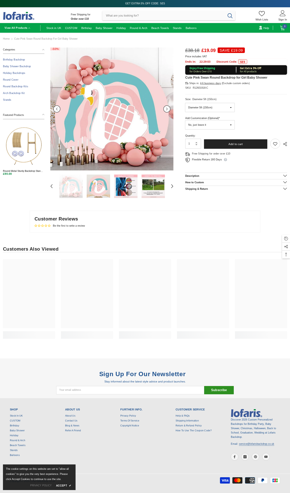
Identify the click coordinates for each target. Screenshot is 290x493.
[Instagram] (245, 456)
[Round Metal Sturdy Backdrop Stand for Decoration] (23, 146)
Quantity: (190, 135)
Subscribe (219, 390)
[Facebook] (234, 456)
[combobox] (163, 15)
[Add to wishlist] (275, 144)
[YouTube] (266, 456)
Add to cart (235, 144)
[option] (111, 108)
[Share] (283, 144)
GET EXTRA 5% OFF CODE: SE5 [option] (145, 3)
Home (6, 38)
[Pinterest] (255, 456)
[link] (29, 332)
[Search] (168, 15)
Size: (200, 99)
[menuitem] (23, 59)
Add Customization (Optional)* (202, 118)
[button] (56, 109)
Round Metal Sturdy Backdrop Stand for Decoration (22, 171)
